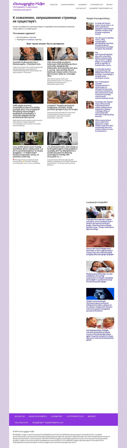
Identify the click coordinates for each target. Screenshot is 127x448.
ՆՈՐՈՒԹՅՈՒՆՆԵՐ (96, 4)
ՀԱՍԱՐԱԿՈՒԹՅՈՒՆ (68, 4)
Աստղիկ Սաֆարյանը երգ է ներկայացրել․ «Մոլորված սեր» (27, 63)
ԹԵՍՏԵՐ (109, 4)
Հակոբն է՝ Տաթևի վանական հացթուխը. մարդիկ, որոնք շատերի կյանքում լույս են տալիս (62, 107)
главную (31, 40)
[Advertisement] (100, 168)
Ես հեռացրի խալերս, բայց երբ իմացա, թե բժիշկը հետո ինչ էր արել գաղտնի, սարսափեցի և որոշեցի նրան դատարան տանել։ (104, 73)
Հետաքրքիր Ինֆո (29, 4)
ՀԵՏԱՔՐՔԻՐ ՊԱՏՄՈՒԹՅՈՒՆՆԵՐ (101, 8)
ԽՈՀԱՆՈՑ (54, 4)
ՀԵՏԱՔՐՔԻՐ (82, 4)
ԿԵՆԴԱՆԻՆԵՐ (81, 8)
